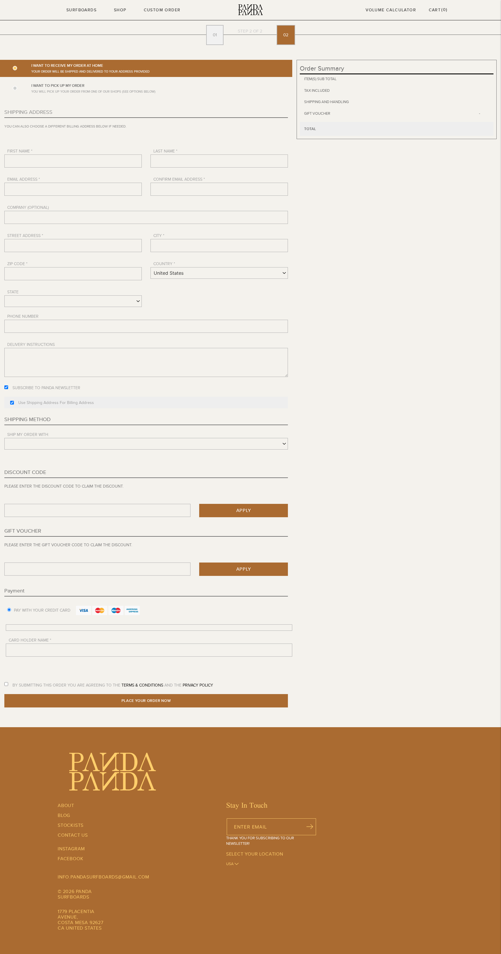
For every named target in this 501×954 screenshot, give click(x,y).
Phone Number (23, 316)
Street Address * (25, 235)
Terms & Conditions (142, 685)
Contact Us (73, 835)
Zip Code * (17, 264)
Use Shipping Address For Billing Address (56, 402)
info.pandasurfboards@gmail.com (103, 877)
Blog (64, 815)
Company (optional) (28, 207)
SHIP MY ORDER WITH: (28, 434)
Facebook (70, 858)
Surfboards (81, 10)
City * (158, 235)
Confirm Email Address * (179, 179)
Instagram (71, 848)
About (66, 805)
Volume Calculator (391, 10)
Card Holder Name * (30, 640)
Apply (243, 510)
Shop (120, 10)
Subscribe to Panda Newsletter (46, 388)
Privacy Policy (198, 685)
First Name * (19, 151)
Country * (164, 264)
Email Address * (23, 179)
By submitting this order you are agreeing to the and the (112, 685)
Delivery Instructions (31, 344)
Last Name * (165, 151)
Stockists (71, 825)
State (13, 292)
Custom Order (162, 10)
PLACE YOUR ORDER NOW (146, 700)
